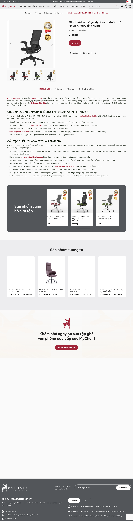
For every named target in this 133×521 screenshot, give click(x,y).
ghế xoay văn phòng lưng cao (32, 157)
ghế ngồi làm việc (37, 125)
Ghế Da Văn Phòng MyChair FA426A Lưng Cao (51, 291)
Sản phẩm (31, 6)
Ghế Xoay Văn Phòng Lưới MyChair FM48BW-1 (55, 218)
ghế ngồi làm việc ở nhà (64, 166)
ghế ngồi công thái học (89, 116)
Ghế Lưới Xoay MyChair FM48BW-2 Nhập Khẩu (105, 218)
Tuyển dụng (74, 6)
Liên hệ (82, 6)
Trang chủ (28, 13)
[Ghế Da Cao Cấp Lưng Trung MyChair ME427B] (81, 271)
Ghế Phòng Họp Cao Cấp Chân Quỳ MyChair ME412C (111, 291)
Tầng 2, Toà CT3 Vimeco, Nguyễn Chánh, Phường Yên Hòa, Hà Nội (98, 511)
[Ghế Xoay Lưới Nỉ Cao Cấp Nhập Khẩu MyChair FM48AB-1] (82, 201)
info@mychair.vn (10, 518)
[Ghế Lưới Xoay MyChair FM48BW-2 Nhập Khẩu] (107, 201)
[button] (10, 44)
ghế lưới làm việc (36, 98)
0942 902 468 (16, 1)
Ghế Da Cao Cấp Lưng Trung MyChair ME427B (79, 291)
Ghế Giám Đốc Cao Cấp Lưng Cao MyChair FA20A (20, 291)
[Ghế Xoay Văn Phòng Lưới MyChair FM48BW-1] (56, 201)
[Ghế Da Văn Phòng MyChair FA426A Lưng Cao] (51, 271)
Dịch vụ (41, 6)
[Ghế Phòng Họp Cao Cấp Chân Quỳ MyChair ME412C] (112, 271)
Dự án (48, 6)
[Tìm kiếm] (116, 6)
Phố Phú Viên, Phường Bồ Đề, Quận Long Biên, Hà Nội (22, 515)
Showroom (64, 6)
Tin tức (54, 6)
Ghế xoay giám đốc (38, 103)
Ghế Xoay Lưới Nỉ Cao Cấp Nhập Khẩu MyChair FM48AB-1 (81, 219)
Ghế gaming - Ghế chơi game (53, 13)
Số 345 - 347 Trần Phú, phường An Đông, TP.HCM (94, 506)
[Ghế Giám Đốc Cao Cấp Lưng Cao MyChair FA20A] (21, 271)
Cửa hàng (38, 13)
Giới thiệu (22, 6)
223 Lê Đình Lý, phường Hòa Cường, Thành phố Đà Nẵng (96, 516)
